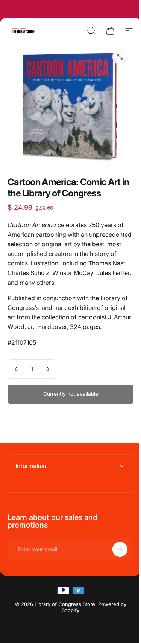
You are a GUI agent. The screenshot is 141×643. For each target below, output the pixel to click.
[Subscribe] (114, 543)
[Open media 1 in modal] (119, 56)
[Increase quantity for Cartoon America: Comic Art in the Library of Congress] (48, 369)
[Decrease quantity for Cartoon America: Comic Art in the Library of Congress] (16, 369)
